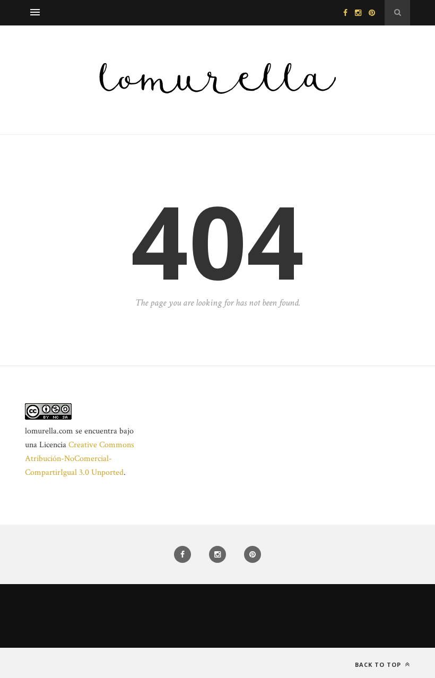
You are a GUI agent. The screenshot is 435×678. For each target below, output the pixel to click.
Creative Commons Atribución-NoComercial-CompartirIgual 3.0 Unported (79, 458)
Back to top (379, 664)
